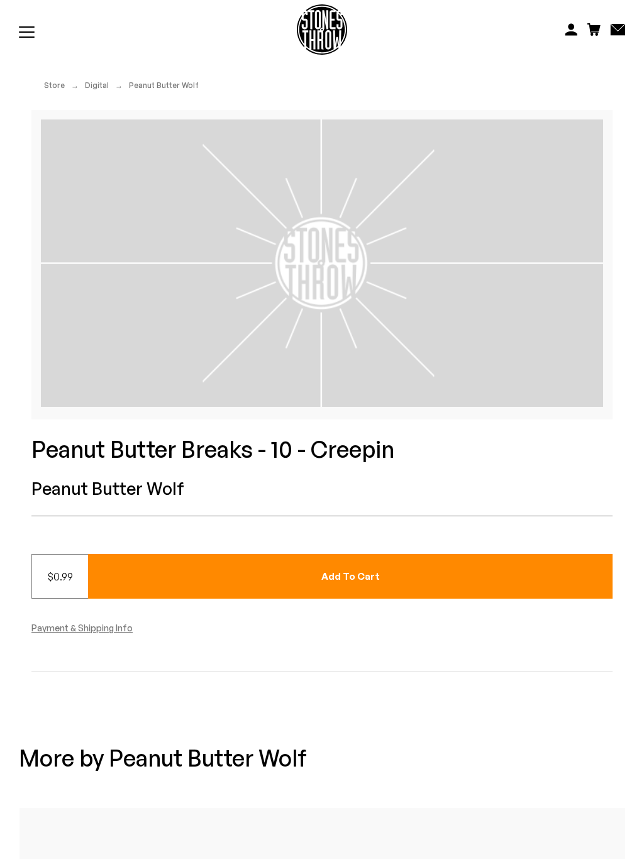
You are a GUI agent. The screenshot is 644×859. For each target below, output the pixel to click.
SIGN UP (445, 514)
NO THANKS (445, 551)
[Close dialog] (553, 332)
